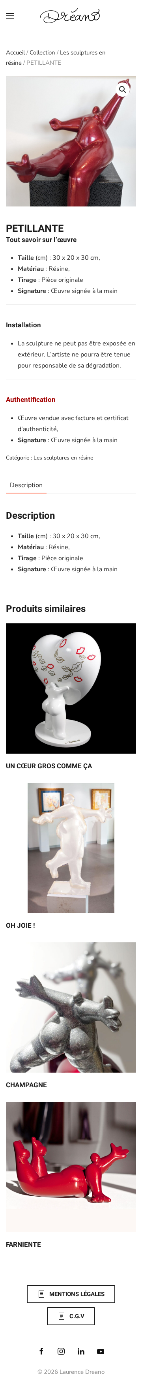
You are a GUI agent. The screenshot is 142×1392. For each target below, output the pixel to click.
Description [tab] (26, 485)
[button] (10, 16)
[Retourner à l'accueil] (71, 16)
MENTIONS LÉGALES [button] (77, 1294)
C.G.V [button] (76, 1316)
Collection (42, 52)
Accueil (15, 52)
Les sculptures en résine (63, 457)
